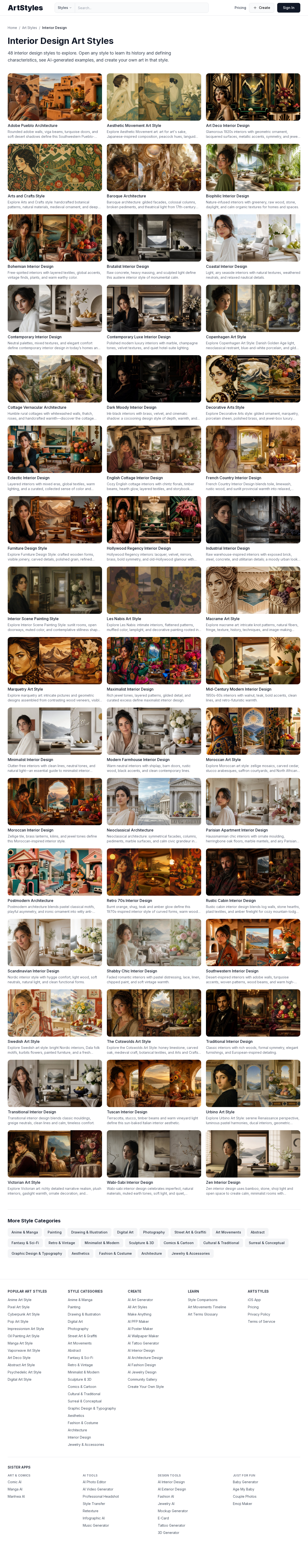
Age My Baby (243, 1489)
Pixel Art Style (19, 1307)
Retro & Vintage (62, 1243)
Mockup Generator (173, 1511)
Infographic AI (94, 1518)
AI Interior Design (141, 1350)
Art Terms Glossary (203, 1314)
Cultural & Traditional (221, 1243)
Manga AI (15, 1489)
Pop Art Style (18, 1321)
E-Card (163, 1518)
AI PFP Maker (138, 1321)
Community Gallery (142, 1379)
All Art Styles (137, 1307)
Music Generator (96, 1525)
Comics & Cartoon (179, 1243)
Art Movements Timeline (207, 1307)
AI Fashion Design (142, 1365)
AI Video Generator (98, 1489)
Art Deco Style (19, 1358)
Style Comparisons (203, 1300)
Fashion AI (166, 1496)
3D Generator (168, 1533)
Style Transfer (94, 1504)
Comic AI (14, 1482)
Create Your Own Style (146, 1387)
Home (12, 28)
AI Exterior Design (172, 1489)
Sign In (289, 8)
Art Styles (29, 28)
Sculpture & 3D (141, 1243)
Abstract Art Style (21, 1365)
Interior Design (79, 1437)
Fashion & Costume (115, 1253)
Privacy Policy (259, 1314)
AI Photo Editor (94, 1482)
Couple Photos (245, 1496)
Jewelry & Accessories (191, 1253)
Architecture (151, 1253)
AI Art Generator (140, 1300)
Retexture (90, 1511)
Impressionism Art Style (26, 1329)
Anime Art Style (20, 1300)
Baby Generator (245, 1482)
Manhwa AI (16, 1496)
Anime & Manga (25, 1232)
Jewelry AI (166, 1504)
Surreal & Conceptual (267, 1243)
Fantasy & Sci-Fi (25, 1243)
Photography (154, 1232)
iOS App (254, 1300)
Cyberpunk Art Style (24, 1314)
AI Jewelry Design (142, 1372)
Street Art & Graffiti (190, 1232)
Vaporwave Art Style (24, 1350)
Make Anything (139, 1314)
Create (264, 8)
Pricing (240, 8)
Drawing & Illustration (89, 1232)
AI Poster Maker (140, 1329)
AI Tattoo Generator (143, 1343)
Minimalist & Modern (102, 1243)
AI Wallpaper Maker (143, 1336)
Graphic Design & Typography (37, 1253)
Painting (55, 1232)
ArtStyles (25, 7)
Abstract (258, 1232)
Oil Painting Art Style (23, 1336)
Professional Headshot (101, 1496)
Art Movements (228, 1232)
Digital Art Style (20, 1379)
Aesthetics (81, 1253)
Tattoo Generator (171, 1525)
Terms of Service (261, 1321)
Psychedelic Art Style (24, 1372)
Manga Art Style (20, 1343)
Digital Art (125, 1232)
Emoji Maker (242, 1504)
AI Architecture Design (145, 1358)
